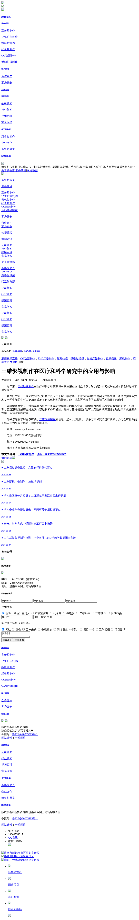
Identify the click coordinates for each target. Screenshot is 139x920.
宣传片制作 (8, 30)
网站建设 (6, 737)
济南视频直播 (9, 358)
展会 (18, 629)
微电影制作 (8, 43)
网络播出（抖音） (68, 629)
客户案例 (5, 69)
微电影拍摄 (77, 358)
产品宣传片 (41, 613)
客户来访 (31, 629)
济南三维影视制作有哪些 (51, 454)
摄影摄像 (111, 358)
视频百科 (6, 115)
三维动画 (100, 613)
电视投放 (46, 629)
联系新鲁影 (6, 156)
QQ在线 (13, 837)
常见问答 (6, 122)
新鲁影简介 (8, 136)
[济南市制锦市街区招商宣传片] (20, 852)
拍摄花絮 (5, 90)
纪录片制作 (8, 49)
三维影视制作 (26, 386)
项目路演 (120, 629)
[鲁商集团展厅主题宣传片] (17, 856)
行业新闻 (6, 109)
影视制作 (124, 358)
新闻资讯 (5, 96)
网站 (8, 629)
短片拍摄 (62, 358)
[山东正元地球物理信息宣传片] (20, 859)
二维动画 (85, 613)
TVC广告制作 (9, 36)
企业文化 (6, 142)
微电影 (70, 613)
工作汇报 (104, 629)
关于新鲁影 (6, 129)
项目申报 (88, 629)
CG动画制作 (8, 55)
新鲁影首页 (6, 17)
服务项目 (5, 23)
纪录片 (57, 613)
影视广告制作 (95, 358)
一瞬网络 (20, 737)
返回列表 (6, 457)
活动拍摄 (116, 613)
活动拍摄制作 (9, 61)
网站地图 (32, 170)
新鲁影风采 (8, 149)
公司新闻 (6, 103)
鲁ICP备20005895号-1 (25, 734)
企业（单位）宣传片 (18, 613)
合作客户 (6, 76)
